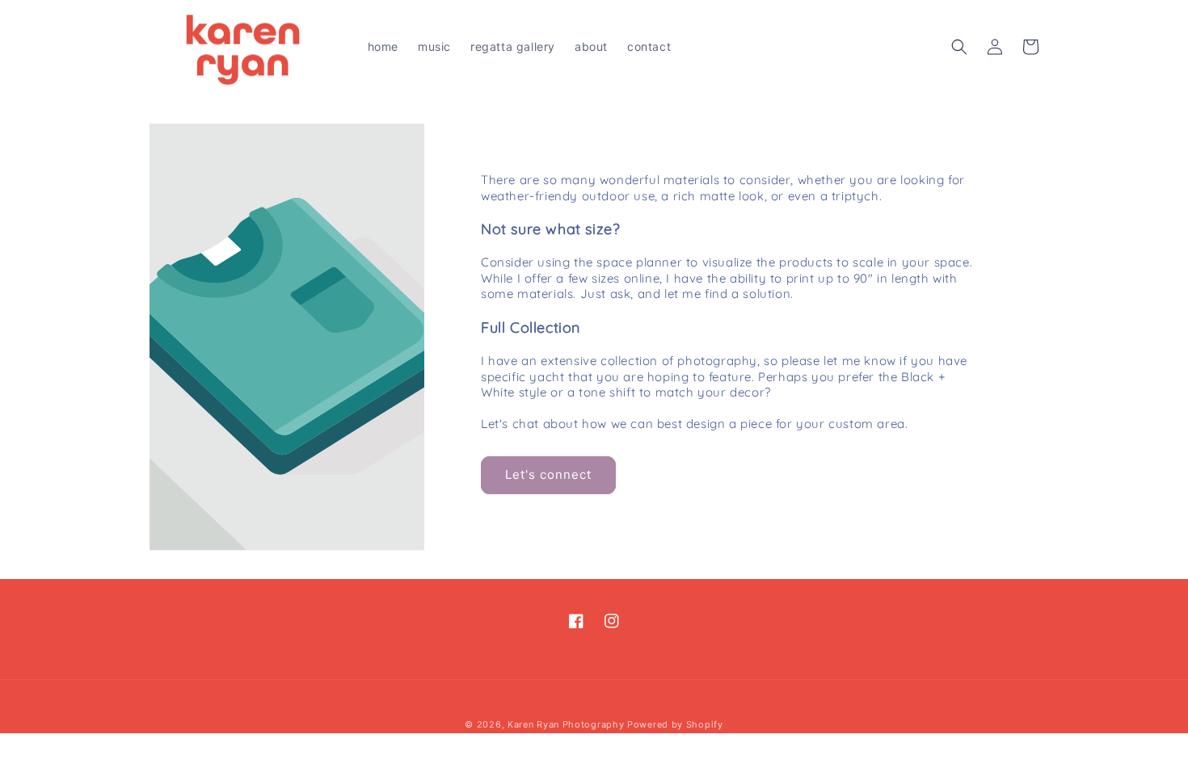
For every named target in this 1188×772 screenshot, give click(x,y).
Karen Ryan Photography (566, 724)
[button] (959, 47)
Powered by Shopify (675, 724)
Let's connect (548, 474)
